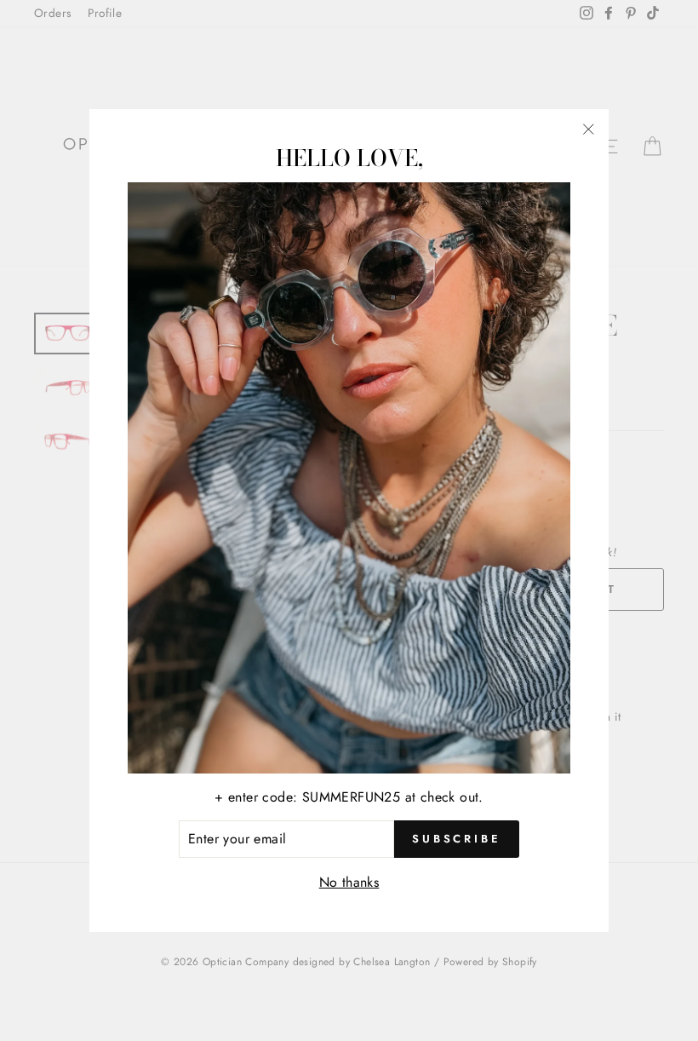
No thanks (349, 882)
